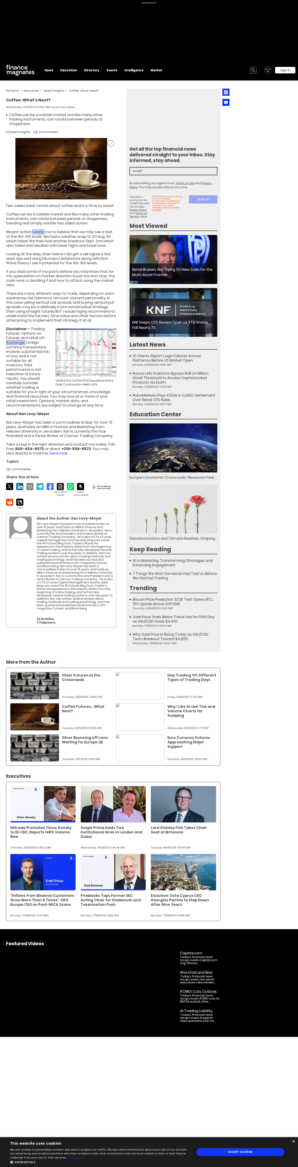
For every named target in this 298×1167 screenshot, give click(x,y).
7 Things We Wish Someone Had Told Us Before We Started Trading (175, 575)
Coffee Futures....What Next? (83, 708)
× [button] (293, 1141)
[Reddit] (9, 502)
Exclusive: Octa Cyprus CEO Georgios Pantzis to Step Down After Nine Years (180, 900)
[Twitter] (9, 486)
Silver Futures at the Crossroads (81, 677)
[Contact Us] (225, 102)
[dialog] (149, 1152)
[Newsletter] (225, 92)
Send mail (58, 453)
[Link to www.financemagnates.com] (173, 259)
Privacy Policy (138, 210)
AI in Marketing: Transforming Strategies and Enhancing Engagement (173, 562)
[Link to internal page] (20, 528)
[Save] (19, 504)
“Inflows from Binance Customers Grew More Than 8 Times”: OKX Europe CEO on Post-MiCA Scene (42, 900)
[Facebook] (50, 486)
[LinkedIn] (19, 486)
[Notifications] (268, 70)
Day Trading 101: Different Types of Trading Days (191, 677)
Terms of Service (138, 214)
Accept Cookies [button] (240, 1152)
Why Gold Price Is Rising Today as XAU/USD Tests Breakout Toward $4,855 (170, 636)
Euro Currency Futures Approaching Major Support (188, 742)
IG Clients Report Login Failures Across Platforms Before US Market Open (167, 358)
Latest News (148, 345)
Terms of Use (184, 183)
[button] (99, 1162)
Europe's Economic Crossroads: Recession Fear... (173, 477)
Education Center (155, 414)
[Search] (253, 70)
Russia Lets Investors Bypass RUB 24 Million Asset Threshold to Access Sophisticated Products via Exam (170, 378)
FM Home (12, 91)
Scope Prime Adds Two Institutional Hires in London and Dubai (111, 832)
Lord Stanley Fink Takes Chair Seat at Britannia (179, 830)
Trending (143, 588)
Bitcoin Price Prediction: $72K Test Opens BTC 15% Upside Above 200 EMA (173, 601)
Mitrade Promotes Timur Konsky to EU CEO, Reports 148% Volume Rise (41, 832)
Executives (31, 91)
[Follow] (80, 490)
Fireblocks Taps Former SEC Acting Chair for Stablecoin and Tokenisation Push (111, 900)
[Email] (29, 486)
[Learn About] (60, 490)
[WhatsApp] (70, 486)
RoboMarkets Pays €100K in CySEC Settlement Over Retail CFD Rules (174, 397)
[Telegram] (40, 486)
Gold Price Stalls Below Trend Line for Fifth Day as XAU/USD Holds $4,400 (173, 619)
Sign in (285, 70)
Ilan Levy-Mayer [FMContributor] (65, 107)
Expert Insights (54, 91)
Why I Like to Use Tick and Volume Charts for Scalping (191, 711)
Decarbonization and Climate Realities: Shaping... (173, 538)
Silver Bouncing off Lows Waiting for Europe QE (85, 740)
